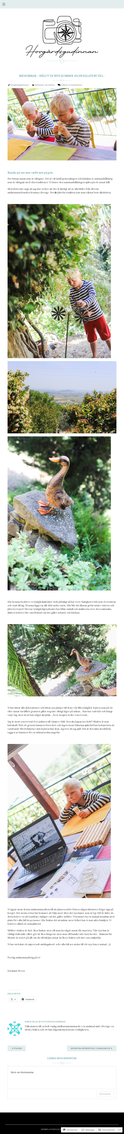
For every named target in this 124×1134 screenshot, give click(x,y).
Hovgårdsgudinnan (19, 85)
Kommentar (105, 1094)
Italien (18, 1048)
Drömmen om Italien (45, 85)
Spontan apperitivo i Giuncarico (90, 1048)
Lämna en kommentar (71, 85)
